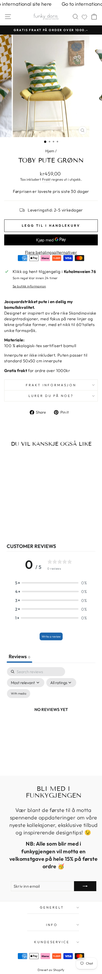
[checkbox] (18, 693)
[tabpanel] (51, 715)
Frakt (46, 179)
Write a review (51, 636)
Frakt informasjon (51, 385)
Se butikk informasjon (29, 286)
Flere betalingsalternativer (51, 252)
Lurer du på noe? (51, 396)
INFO (52, 925)
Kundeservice (52, 942)
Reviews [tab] (19, 656)
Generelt (52, 907)
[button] (51, 583)
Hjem (49, 151)
